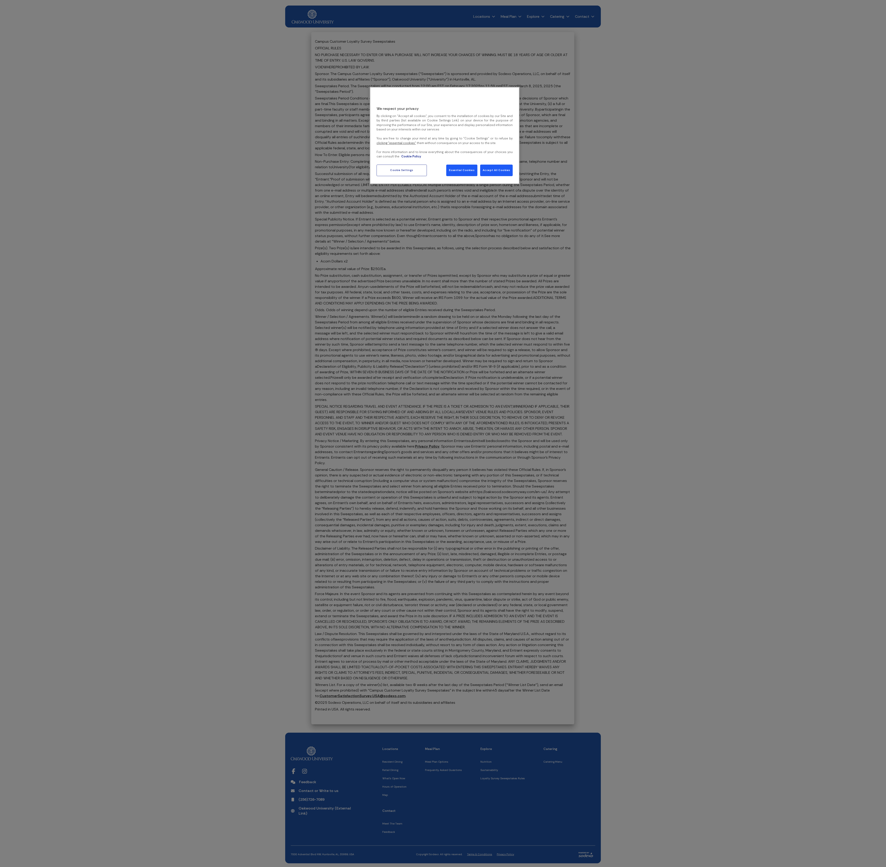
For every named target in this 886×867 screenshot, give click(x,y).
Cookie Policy (411, 156)
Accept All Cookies (496, 170)
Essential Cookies (461, 170)
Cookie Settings (401, 170)
